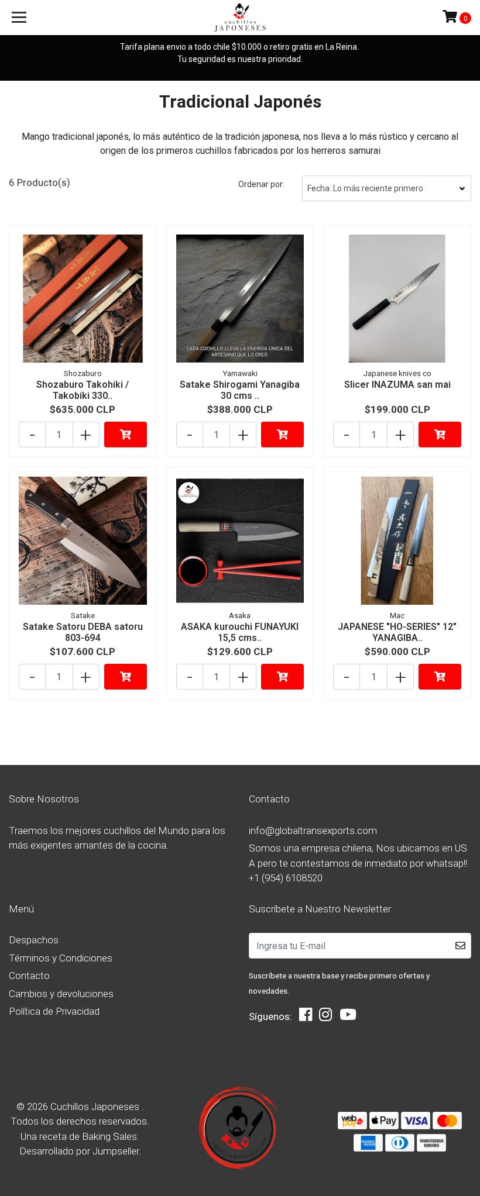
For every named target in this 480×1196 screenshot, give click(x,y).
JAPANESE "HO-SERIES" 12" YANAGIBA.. (397, 632)
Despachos (34, 940)
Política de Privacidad (54, 1011)
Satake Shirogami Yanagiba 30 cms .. (240, 390)
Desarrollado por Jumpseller (79, 1151)
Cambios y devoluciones (61, 993)
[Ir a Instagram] (325, 1017)
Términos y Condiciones (60, 958)
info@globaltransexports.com (313, 830)
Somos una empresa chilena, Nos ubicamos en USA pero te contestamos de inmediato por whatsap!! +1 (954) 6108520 (358, 863)
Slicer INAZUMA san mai (397, 384)
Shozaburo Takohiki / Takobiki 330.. (82, 390)
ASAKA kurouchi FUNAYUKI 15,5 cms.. (240, 632)
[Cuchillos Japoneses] (240, 17)
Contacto (29, 975)
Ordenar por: (261, 184)
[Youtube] (348, 1017)
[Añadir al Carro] (125, 434)
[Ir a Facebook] (305, 1017)
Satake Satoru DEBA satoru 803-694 (83, 632)
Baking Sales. (110, 1136)
